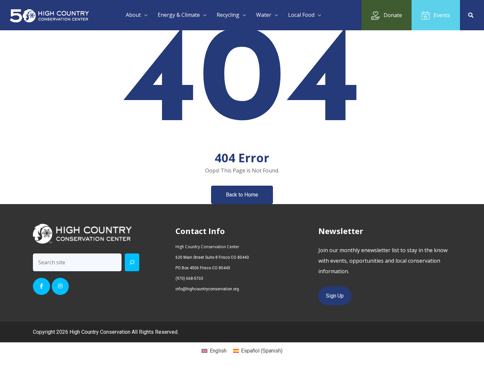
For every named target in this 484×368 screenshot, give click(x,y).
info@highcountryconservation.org (207, 289)
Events (442, 15)
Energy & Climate (179, 14)
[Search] (132, 262)
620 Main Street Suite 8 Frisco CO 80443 (212, 257)
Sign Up (335, 296)
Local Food (301, 14)
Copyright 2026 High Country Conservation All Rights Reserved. (105, 332)
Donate (393, 15)
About (133, 14)
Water (263, 14)
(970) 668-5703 (189, 278)
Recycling (228, 14)
